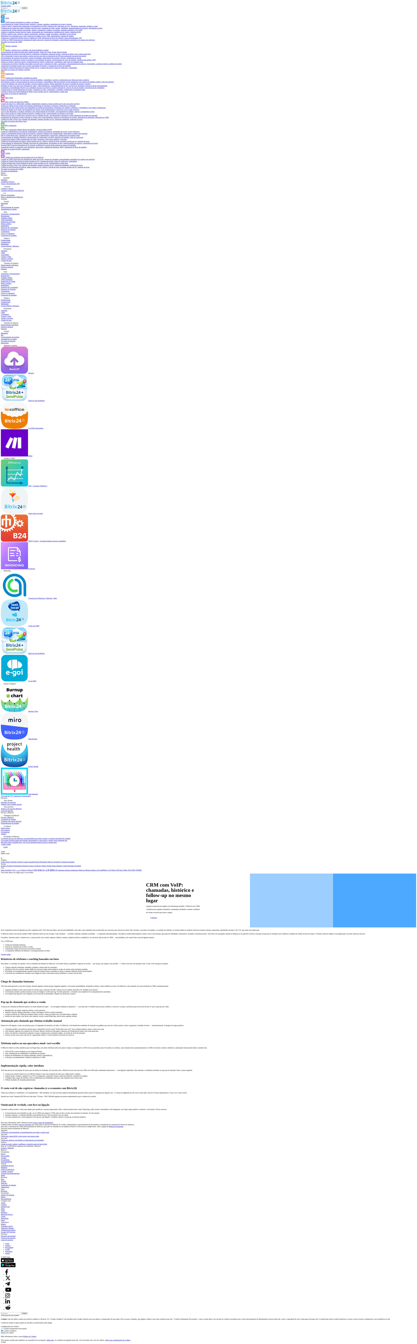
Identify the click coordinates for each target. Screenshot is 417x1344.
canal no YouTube (25, 1125)
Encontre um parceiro (8, 1236)
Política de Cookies (29, 1336)
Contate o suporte (7, 1171)
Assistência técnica (7, 1166)
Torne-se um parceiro (8, 1238)
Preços (3, 173)
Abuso (7, 1253)
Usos (2, 1189)
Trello (3, 1211)
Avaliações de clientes (8, 1185)
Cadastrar (153, 918)
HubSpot (4, 1212)
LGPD (7, 1249)
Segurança (8, 1251)
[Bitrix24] (10, 4)
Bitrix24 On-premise (116, 1126)
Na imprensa (5, 1160)
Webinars (4, 1168)
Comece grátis (6, 6)
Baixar (3, 1197)
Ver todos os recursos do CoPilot (12, 169)
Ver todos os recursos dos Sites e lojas (14, 121)
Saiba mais (50, 1340)
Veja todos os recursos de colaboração (14, 93)
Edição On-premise (7, 1195)
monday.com (5, 1207)
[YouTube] (8, 1292)
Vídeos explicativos (7, 1169)
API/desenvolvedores (8, 1230)
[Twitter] (8, 1280)
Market (3, 1224)
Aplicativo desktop (7, 1228)
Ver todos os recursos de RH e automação (15, 149)
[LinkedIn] (7, 1303)
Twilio (3, 1216)
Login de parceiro (7, 1240)
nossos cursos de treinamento (43, 1123)
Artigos (3, 1181)
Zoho (3, 1209)
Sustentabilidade (6, 1162)
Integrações (5, 343)
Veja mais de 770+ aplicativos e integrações (16, 796)
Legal (7, 1244)
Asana (3, 1203)
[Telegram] (7, 1286)
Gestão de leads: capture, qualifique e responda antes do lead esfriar (24, 1144)
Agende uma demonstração (10, 1173)
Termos (7, 1245)
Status (3, 1175)
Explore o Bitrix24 (7, 1148)
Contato (3, 1158)
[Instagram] (7, 1298)
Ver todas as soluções (8, 341)
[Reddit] (8, 1309)
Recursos (4, 1191)
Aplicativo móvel (7, 1226)
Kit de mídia (5, 1156)
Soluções (4, 1183)
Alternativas (5, 1187)
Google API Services (8, 1232)
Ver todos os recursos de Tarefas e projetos (15, 70)
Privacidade (9, 1247)
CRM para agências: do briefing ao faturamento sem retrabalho (22, 1140)
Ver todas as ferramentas (9, 171)
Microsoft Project (7, 1214)
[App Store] (7, 1262)
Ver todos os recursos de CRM (11, 42)
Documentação (6, 1199)
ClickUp (4, 1205)
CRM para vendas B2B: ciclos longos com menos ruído (20, 1136)
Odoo (3, 1220)
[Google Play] (8, 1267)
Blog (2, 1179)
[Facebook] (6, 1274)
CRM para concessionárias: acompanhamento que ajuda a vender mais (25, 1132)
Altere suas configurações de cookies (117, 1340)
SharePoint (4, 1218)
